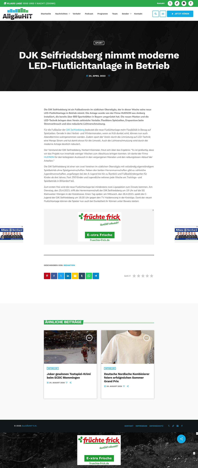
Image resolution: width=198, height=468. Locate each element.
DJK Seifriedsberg (75, 129)
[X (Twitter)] (170, 3)
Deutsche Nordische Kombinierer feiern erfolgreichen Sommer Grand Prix (126, 377)
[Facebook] (190, 3)
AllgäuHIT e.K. (29, 426)
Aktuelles (53, 368)
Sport (99, 43)
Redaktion (69, 265)
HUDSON (49, 157)
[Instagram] (183, 3)
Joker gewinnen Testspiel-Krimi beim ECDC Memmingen (69, 375)
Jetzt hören (180, 13)
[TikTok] (177, 3)
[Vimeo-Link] (17, 14)
